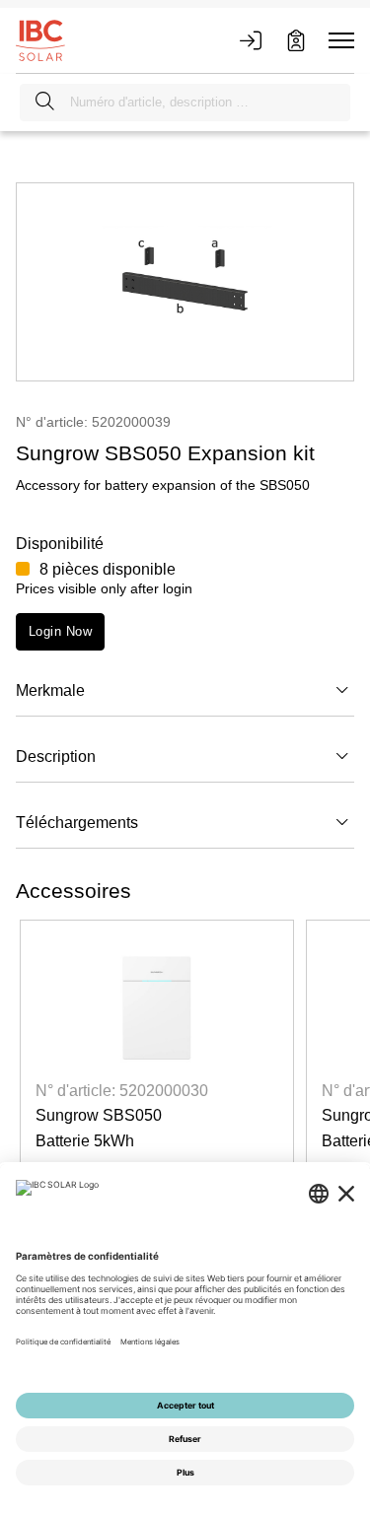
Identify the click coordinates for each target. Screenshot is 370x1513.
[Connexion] (250, 40)
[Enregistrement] (296, 40)
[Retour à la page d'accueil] (40, 39)
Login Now (60, 631)
